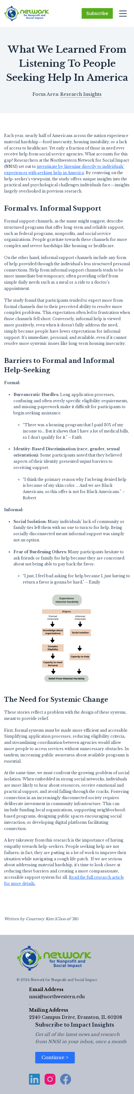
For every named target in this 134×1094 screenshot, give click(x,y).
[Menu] (123, 13)
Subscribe (97, 13)
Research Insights (81, 94)
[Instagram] (50, 1079)
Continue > (55, 1057)
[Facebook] (65, 1079)
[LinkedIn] (34, 1079)
